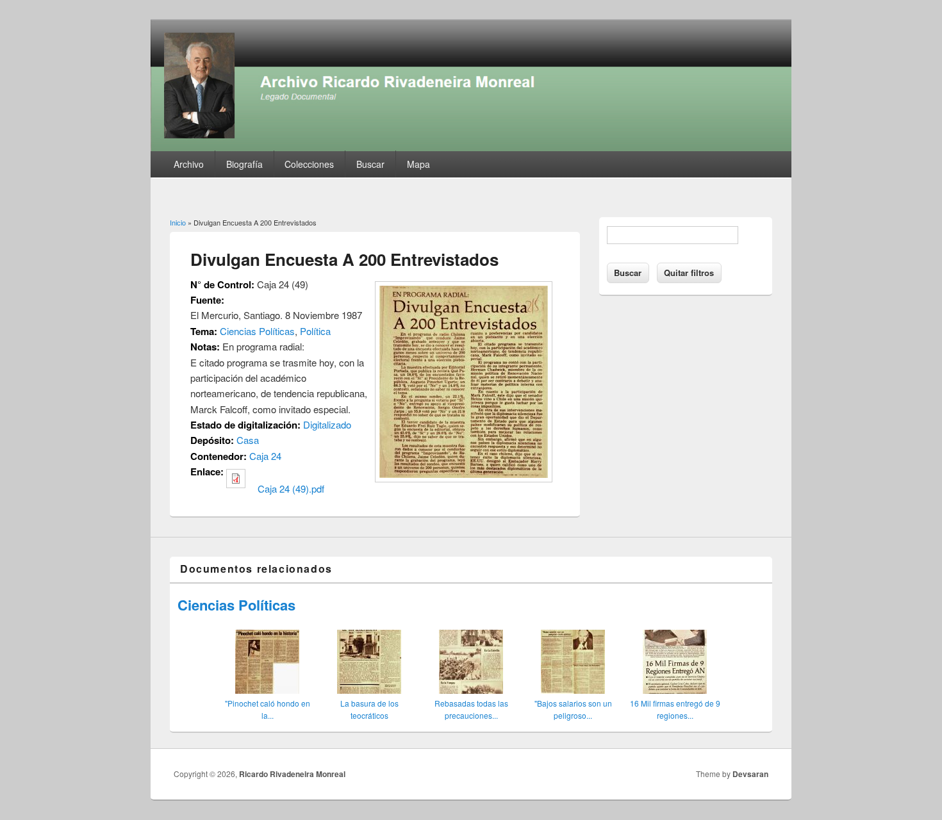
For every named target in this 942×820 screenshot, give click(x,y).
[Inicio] (471, 147)
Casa (247, 440)
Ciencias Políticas (257, 331)
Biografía (244, 164)
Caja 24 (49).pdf (291, 488)
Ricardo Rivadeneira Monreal (292, 774)
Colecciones (309, 164)
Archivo (189, 164)
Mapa (418, 164)
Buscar (370, 164)
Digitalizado (327, 424)
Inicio (178, 222)
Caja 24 (265, 456)
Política (315, 331)
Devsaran (750, 774)
